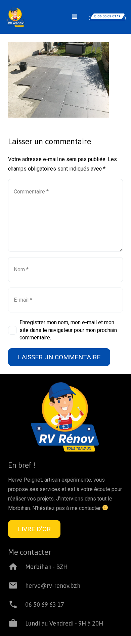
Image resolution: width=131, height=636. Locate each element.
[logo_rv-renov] (15, 17)
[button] (75, 17)
